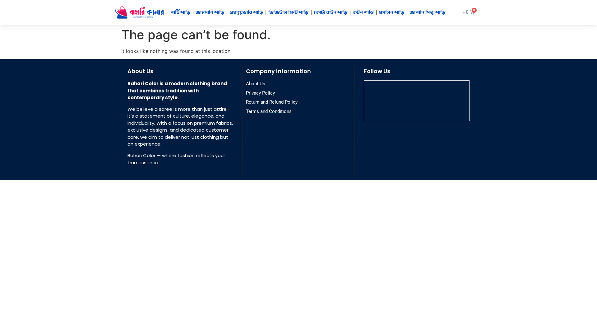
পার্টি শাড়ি (180, 12)
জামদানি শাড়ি (210, 12)
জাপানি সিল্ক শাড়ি (427, 12)
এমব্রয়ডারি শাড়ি (246, 12)
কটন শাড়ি (363, 12)
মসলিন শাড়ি (391, 12)
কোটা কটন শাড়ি (330, 12)
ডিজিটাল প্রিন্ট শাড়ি (288, 12)
